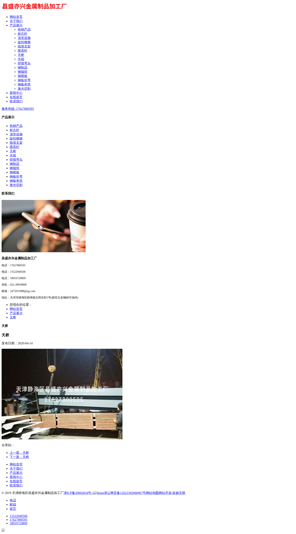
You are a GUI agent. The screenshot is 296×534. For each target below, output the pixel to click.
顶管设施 (24, 38)
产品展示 (16, 313)
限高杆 (22, 50)
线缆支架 (24, 46)
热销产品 (24, 29)
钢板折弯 (24, 80)
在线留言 (16, 481)
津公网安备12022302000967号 (125, 493)
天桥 (21, 55)
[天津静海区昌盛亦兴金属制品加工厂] (34, 9)
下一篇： (19, 457)
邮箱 (13, 504)
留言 (13, 508)
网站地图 (152, 493)
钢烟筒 (22, 71)
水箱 (21, 59)
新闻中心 (16, 477)
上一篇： (19, 452)
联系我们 (16, 485)
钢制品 (22, 67)
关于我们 (16, 468)
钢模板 (22, 76)
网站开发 (165, 493)
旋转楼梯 (24, 42)
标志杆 (22, 33)
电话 (13, 500)
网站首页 (16, 309)
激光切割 (24, 88)
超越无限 (178, 493)
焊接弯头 (24, 63)
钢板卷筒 (24, 84)
